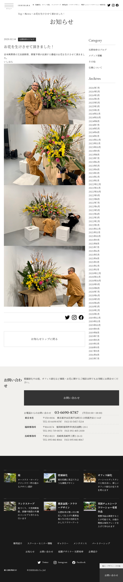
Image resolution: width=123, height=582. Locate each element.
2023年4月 (94, 169)
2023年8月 (94, 154)
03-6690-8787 (67, 412)
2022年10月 (95, 191)
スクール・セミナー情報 (39, 543)
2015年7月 (94, 358)
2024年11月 (94, 113)
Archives (95, 78)
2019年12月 (95, 317)
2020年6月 (94, 295)
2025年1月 (94, 110)
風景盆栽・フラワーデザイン (71, 5)
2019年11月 (94, 321)
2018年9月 (94, 347)
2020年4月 (94, 302)
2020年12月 (95, 273)
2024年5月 (94, 128)
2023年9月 (94, 150)
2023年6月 (94, 161)
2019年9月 (94, 328)
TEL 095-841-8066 (52, 439)
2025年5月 (94, 102)
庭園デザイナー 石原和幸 (70, 551)
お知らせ (30, 551)
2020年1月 (94, 313)
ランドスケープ (56, 5)
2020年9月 (94, 284)
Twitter (45, 562)
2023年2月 (94, 176)
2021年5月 (94, 254)
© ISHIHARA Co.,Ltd (36, 570)
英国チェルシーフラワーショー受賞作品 (93, 5)
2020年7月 (94, 291)
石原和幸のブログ (98, 49)
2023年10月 (95, 147)
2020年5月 (94, 299)
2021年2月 (94, 265)
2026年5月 (94, 91)
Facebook (81, 562)
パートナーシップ (101, 543)
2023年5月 (94, 165)
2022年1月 (94, 225)
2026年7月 (94, 87)
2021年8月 (94, 243)
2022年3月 (94, 217)
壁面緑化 (38, 5)
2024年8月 (94, 121)
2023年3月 (94, 173)
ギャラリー (62, 543)
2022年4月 (94, 213)
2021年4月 (94, 258)
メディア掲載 (95, 55)
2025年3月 (94, 106)
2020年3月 (94, 306)
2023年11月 (94, 143)
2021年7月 (94, 247)
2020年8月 (94, 288)
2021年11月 (94, 232)
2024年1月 (94, 136)
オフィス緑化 (46, 5)
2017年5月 (94, 350)
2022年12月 (95, 184)
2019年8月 (94, 332)
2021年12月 (95, 228)
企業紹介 (93, 551)
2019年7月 (94, 336)
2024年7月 (94, 124)
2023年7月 (94, 158)
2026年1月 (94, 98)
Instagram (62, 562)
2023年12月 (95, 139)
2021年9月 (94, 239)
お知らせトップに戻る (44, 339)
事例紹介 (17, 543)
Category (95, 40)
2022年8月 (94, 199)
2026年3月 (94, 95)
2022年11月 (95, 187)
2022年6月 (94, 206)
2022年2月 (94, 221)
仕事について (95, 67)
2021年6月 (94, 250)
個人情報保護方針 (10, 570)
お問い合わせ (111, 575)
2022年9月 (94, 195)
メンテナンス (80, 543)
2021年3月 (94, 262)
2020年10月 (95, 280)
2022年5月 (94, 210)
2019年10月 (95, 325)
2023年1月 (94, 180)
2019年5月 (94, 339)
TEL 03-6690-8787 (52, 421)
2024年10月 (95, 117)
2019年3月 (94, 343)
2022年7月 (94, 202)
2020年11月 (95, 276)
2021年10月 (95, 236)
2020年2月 (94, 310)
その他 (92, 61)
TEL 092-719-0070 (52, 430)
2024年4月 (94, 132)
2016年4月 (94, 354)
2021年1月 (94, 269)
